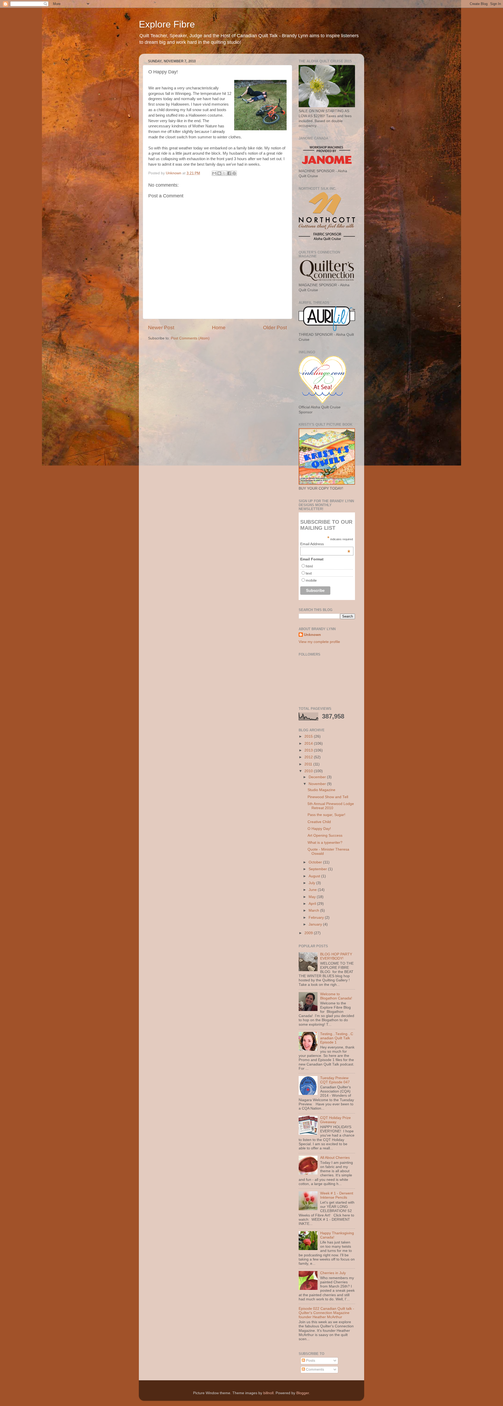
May (313, 897)
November (318, 784)
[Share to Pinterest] (234, 173)
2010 (309, 771)
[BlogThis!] (219, 173)
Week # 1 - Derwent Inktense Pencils (336, 1195)
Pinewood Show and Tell (328, 797)
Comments (314, 1369)
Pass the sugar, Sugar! (326, 815)
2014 (309, 743)
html (309, 566)
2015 (309, 736)
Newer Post (161, 327)
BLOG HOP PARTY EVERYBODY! (336, 956)
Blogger (302, 1393)
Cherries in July (333, 1273)
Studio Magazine (321, 790)
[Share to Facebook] (229, 173)
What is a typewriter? (325, 843)
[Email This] (214, 173)
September (318, 869)
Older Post (275, 327)
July (312, 883)
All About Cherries (335, 1158)
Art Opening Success (325, 835)
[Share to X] (224, 173)
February (317, 918)
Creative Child (319, 822)
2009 (309, 933)
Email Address (325, 544)
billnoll (268, 1393)
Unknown (312, 635)
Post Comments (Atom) (190, 338)
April (313, 904)
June (313, 890)
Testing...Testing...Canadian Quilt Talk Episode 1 (336, 1038)
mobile (311, 580)
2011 (308, 764)
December (318, 777)
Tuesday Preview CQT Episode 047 (335, 1080)
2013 (309, 750)
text (309, 573)
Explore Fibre (167, 24)
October (316, 862)
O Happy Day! (319, 829)
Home (219, 327)
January (316, 924)
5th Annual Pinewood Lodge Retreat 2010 (331, 806)
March (314, 910)
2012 (309, 757)
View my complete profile (319, 642)
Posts (310, 1360)
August (315, 876)
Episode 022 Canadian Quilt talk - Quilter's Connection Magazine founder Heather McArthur (326, 1313)
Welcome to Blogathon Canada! (336, 996)
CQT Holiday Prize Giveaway (335, 1120)
